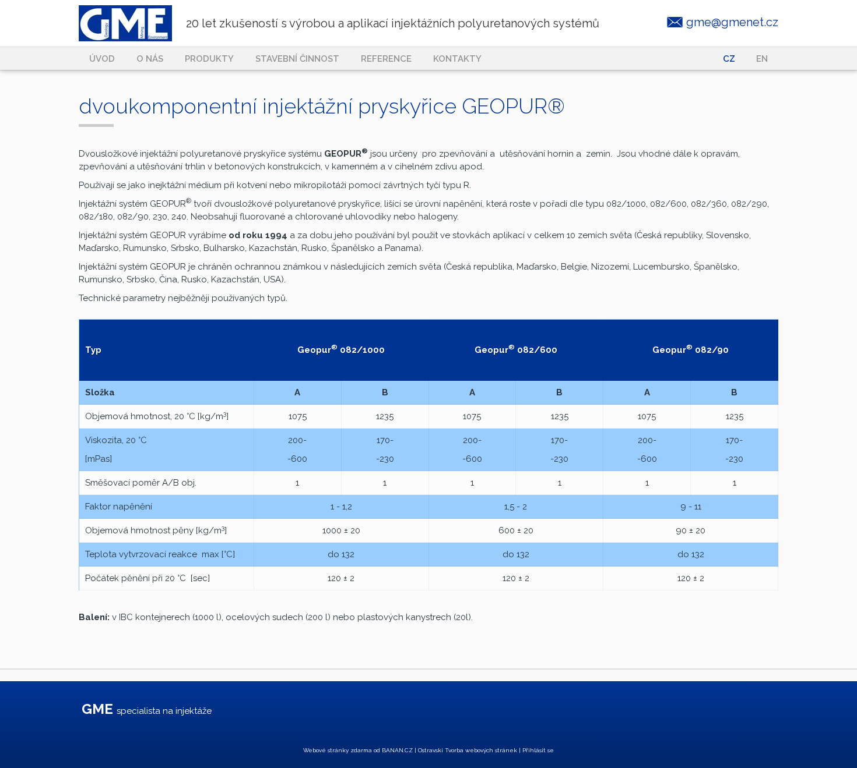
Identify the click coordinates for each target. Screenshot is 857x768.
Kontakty (457, 59)
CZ (729, 59)
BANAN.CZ (397, 750)
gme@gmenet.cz (732, 22)
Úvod (102, 59)
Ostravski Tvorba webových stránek (467, 750)
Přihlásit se (538, 750)
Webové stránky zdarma (337, 750)
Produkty (209, 59)
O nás (149, 59)
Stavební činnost (297, 59)
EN (762, 59)
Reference (386, 59)
